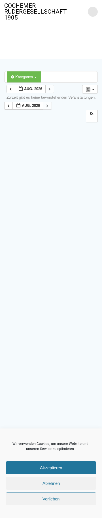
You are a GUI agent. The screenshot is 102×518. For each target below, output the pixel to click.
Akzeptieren (51, 467)
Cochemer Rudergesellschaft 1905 (35, 12)
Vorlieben (51, 498)
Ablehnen (51, 483)
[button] (91, 114)
